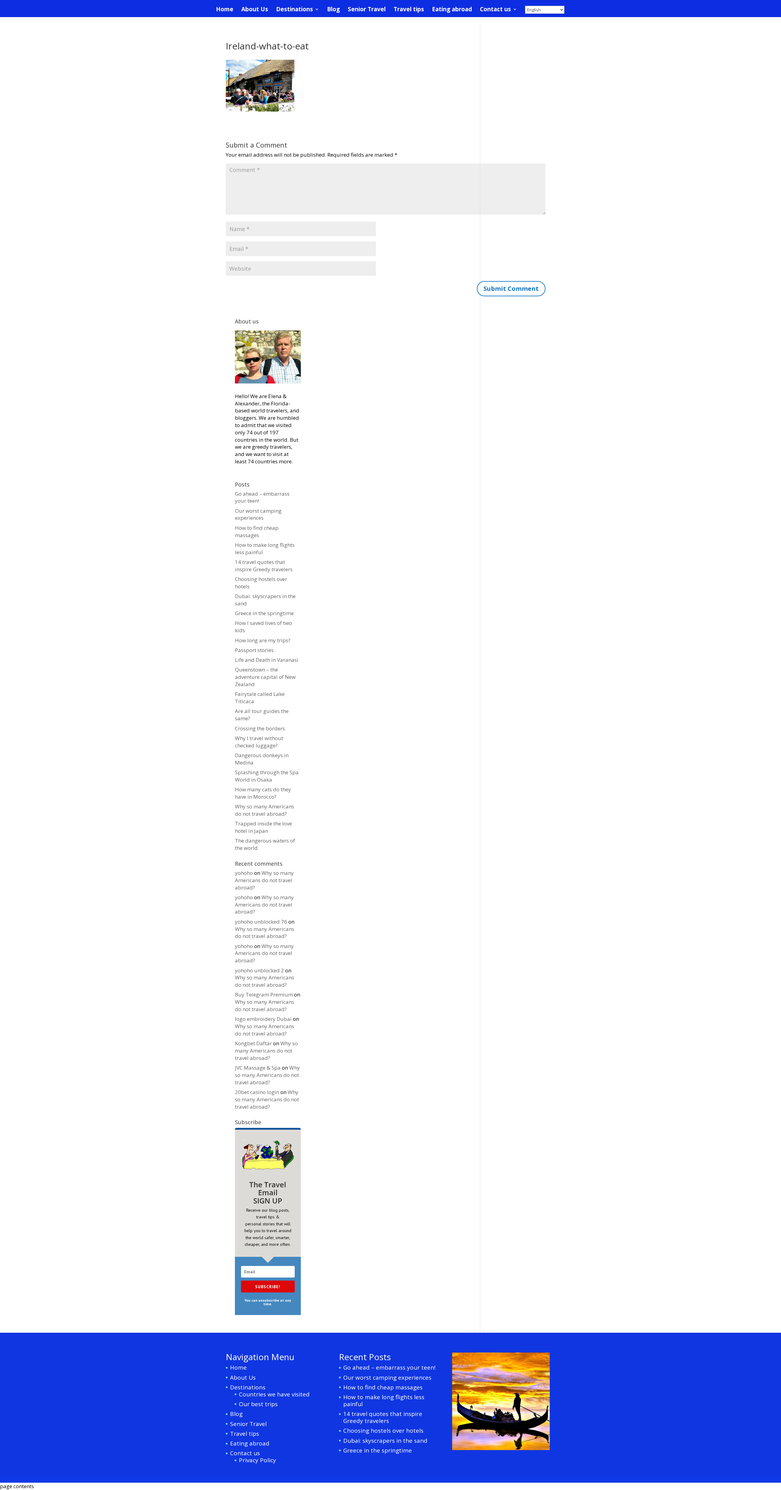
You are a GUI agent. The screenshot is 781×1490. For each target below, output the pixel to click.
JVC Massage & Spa (258, 1067)
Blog (333, 10)
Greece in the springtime (264, 613)
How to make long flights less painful (383, 1400)
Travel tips (409, 10)
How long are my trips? (262, 640)
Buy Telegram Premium (264, 994)
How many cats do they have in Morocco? (263, 793)
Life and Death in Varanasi (266, 659)
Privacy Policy (257, 1460)
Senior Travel (367, 10)
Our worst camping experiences (258, 514)
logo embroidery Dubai (263, 1018)
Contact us (495, 10)
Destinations (294, 10)
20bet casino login (257, 1092)
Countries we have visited (274, 1394)
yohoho (244, 872)
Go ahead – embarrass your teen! (389, 1367)
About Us (254, 10)
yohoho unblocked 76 (261, 921)
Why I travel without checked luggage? (259, 742)
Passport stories (254, 650)
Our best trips (258, 1404)
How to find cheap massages (257, 531)
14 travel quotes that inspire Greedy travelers (264, 565)
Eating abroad (452, 10)
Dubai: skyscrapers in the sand (385, 1441)
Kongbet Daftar (253, 1043)
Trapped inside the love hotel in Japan (263, 827)
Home (224, 10)
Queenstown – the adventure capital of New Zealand (265, 677)
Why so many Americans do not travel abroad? (264, 810)
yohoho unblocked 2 (259, 970)
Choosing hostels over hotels (383, 1431)
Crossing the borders (260, 728)
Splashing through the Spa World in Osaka (267, 776)
